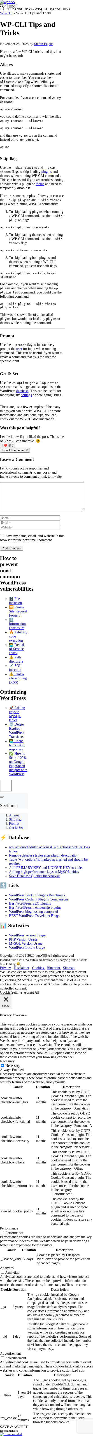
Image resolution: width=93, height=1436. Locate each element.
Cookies (38, 968)
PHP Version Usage (23, 939)
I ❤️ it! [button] (7, 445)
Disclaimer (21, 968)
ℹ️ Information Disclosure (17, 624)
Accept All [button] (31, 992)
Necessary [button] (7, 1061)
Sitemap (68, 968)
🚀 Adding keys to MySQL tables (17, 714)
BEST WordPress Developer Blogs (34, 916)
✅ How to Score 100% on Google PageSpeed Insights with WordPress (18, 764)
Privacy (5, 968)
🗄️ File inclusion (15, 601)
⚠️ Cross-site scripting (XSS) (18, 678)
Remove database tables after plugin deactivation (43, 855)
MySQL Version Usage (25, 943)
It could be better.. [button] (15, 450)
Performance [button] (9, 1228)
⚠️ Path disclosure (16, 659)
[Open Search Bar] (3, 6)
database (22, 391)
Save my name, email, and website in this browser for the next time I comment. (32, 538)
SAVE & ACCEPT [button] (14, 1427)
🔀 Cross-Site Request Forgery (18, 611)
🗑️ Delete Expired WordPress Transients (16, 730)
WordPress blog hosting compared (33, 911)
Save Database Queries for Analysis (34, 876)
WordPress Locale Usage (27, 947)
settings (26, 395)
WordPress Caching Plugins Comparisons (38, 899)
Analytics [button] (7, 1268)
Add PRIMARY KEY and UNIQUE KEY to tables (46, 868)
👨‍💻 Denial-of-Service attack (17, 649)
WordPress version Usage (27, 935)
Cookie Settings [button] (11, 992)
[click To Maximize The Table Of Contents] (6, 785)
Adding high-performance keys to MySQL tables (44, 872)
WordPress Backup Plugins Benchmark (37, 895)
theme (40, 184)
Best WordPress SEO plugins (30, 903)
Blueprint (54, 968)
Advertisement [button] (10, 1353)
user (19, 349)
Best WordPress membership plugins (35, 907)
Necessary (12, 1066)
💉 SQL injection (15, 668)
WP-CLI (6, 13)
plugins (46, 171)
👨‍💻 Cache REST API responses (17, 745)
